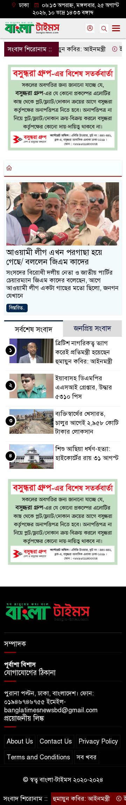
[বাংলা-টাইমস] (48, 610)
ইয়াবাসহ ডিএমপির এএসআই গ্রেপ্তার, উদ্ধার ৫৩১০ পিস (83, 387)
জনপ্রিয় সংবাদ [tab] (92, 328)
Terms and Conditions (38, 757)
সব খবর (87, 757)
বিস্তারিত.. (17, 308)
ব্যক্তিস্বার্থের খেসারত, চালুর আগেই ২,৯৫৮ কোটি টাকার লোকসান (87, 423)
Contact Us (56, 741)
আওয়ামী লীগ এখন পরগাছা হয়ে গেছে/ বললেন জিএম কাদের (54, 257)
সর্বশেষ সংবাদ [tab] (33, 329)
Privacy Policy (98, 741)
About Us (20, 741)
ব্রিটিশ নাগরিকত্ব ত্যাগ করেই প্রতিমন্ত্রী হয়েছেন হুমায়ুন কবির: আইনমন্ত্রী (83, 352)
